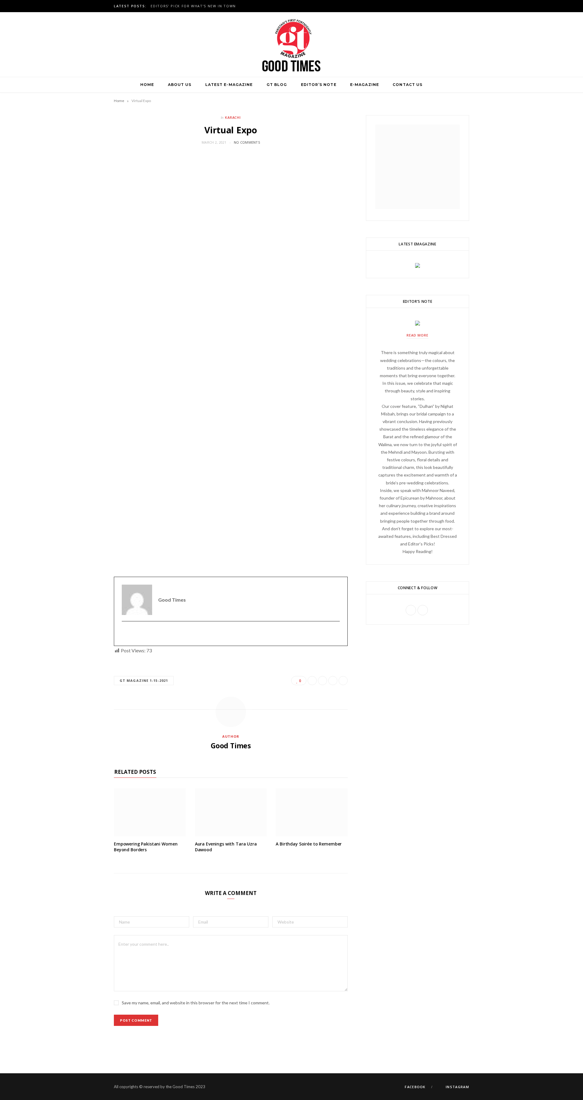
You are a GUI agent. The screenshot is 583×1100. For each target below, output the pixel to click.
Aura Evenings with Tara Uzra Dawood (226, 846)
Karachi (233, 117)
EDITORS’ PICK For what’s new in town (193, 6)
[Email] (343, 680)
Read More (417, 335)
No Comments (247, 142)
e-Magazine (364, 84)
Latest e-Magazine (229, 84)
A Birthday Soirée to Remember (309, 844)
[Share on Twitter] (322, 680)
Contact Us (407, 84)
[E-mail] (125, 634)
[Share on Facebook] (312, 680)
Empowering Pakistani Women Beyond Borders (145, 846)
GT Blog (277, 84)
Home (147, 84)
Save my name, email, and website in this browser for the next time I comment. (196, 1002)
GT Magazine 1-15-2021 (144, 680)
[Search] (436, 85)
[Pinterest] (332, 680)
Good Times (231, 745)
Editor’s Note (318, 84)
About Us (180, 84)
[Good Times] (291, 44)
